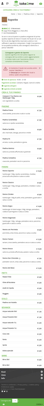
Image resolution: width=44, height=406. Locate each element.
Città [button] (3, 375)
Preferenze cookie (7, 387)
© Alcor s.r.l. (5, 389)
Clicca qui (14, 73)
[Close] (39, 68)
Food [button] (3, 372)
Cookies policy (34, 385)
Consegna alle (6, 401)
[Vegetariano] (19, 258)
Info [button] (3, 378)
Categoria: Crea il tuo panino (16, 10)
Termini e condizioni (8, 385)
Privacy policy (22, 385)
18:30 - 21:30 (14, 80)
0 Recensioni (15, 28)
